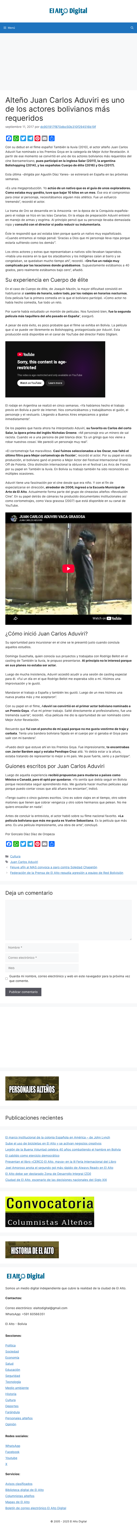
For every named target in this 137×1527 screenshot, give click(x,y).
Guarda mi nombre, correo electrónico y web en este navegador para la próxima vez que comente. (69, 978)
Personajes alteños (19, 1418)
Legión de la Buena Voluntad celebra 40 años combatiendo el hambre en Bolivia (63, 1149)
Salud (9, 1363)
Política (10, 1345)
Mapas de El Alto (17, 1502)
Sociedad (12, 1351)
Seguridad (12, 1376)
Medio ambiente (17, 1388)
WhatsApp (12, 1446)
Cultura (15, 856)
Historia (10, 1394)
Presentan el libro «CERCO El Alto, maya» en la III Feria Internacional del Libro (60, 1161)
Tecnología (13, 1382)
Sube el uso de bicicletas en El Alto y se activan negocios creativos (53, 1143)
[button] (132, 27)
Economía (12, 1357)
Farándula (12, 1412)
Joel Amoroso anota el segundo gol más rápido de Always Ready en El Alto (59, 1167)
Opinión (10, 1424)
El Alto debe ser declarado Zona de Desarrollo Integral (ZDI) (48, 1174)
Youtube (11, 1458)
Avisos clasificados (18, 1484)
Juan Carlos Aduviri (24, 862)
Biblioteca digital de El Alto (24, 1490)
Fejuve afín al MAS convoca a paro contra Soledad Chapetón (53, 867)
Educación (12, 1370)
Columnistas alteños (19, 1496)
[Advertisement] (68, 60)
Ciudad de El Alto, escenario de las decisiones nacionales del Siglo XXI (56, 1180)
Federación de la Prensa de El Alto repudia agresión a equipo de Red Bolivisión (66, 873)
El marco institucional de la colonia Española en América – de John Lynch (57, 1137)
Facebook (12, 1452)
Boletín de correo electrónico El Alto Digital (35, 1508)
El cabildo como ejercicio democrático (32, 1155)
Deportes (12, 1406)
